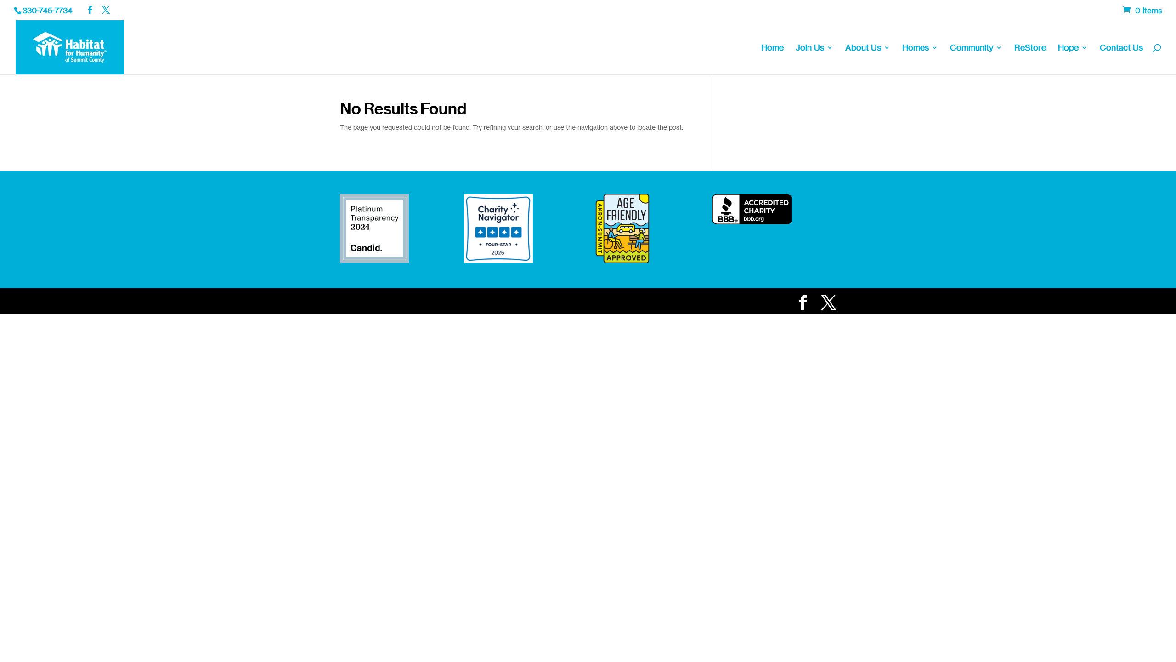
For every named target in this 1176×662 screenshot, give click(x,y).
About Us (863, 48)
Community (971, 48)
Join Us (810, 48)
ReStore (1030, 48)
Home (772, 48)
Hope (1068, 48)
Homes (915, 48)
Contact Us (1121, 48)
